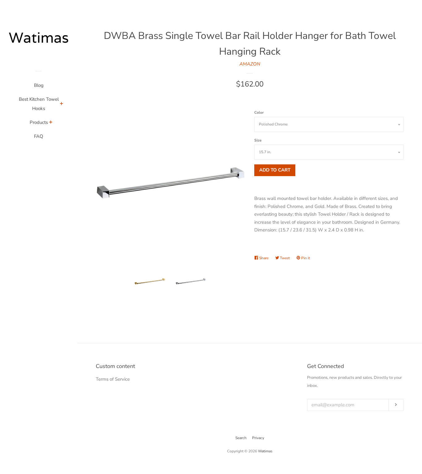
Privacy (258, 437)
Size (258, 140)
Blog (39, 85)
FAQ (38, 136)
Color (259, 112)
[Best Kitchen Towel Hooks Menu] (62, 104)
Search (241, 437)
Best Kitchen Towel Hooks (39, 104)
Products (39, 122)
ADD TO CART (274, 170)
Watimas (265, 451)
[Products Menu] (51, 123)
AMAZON (249, 64)
